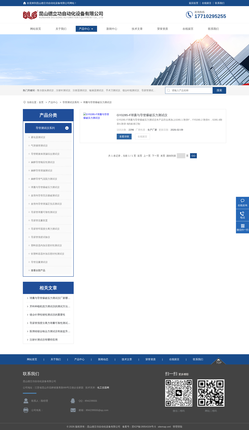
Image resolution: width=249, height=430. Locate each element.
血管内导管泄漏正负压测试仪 (46, 203)
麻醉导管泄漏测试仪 (41, 170)
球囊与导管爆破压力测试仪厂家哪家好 (50, 298)
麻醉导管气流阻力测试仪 (44, 178)
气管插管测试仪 (39, 145)
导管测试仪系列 (71, 102)
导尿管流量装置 (39, 220)
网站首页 (35, 28)
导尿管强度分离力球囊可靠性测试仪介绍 (50, 322)
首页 (41, 102)
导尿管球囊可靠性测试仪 (44, 212)
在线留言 (206, 3)
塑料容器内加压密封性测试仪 (46, 245)
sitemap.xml (164, 426)
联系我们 (219, 3)
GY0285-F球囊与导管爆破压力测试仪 (142, 115)
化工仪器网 (103, 387)
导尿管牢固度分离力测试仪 (45, 228)
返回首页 (193, 3)
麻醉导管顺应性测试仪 (43, 162)
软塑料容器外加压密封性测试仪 (47, 253)
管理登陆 (177, 426)
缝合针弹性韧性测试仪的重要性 (47, 314)
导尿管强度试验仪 (40, 237)
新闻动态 (103, 359)
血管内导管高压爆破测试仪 (45, 195)
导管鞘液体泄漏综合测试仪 (45, 154)
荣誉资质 (162, 28)
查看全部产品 (38, 270)
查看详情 (124, 136)
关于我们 (61, 28)
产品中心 (84, 28)
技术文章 (137, 28)
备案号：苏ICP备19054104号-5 (139, 426)
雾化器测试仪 (38, 137)
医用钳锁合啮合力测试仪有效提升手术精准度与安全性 (50, 331)
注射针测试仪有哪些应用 (44, 339)
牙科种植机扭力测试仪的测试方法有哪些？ (50, 306)
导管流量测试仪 (39, 262)
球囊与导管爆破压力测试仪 (97, 102)
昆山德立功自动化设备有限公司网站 (55, 3)
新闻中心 (111, 28)
